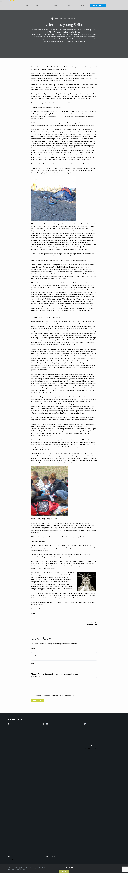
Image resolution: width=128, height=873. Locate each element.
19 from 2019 (50, 856)
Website (33, 664)
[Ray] (26, 788)
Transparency (54, 5)
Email (33, 656)
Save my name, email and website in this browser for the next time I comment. (54, 695)
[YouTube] (72, 867)
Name (33, 648)
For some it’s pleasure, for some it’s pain (97, 746)
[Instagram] (69, 867)
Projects (68, 5)
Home (27, 5)
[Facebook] (66, 867)
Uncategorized (72, 18)
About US (39, 5)
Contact (82, 5)
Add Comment (36, 676)
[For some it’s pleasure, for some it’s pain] (102, 733)
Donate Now (97, 5)
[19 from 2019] (64, 788)
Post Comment (37, 700)
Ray (9, 856)
